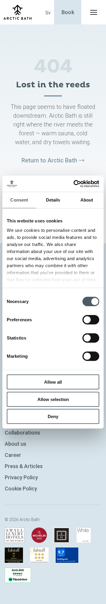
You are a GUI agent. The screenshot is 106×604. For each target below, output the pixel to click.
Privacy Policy (21, 477)
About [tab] (86, 199)
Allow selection (53, 399)
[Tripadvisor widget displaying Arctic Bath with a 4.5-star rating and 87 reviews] (18, 575)
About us (15, 444)
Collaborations (22, 433)
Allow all (53, 382)
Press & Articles (24, 466)
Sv (48, 13)
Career (13, 455)
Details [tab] (53, 199)
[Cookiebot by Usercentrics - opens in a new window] (74, 183)
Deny (53, 416)
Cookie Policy (21, 488)
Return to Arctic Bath (49, 160)
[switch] (90, 320)
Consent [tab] (19, 199)
